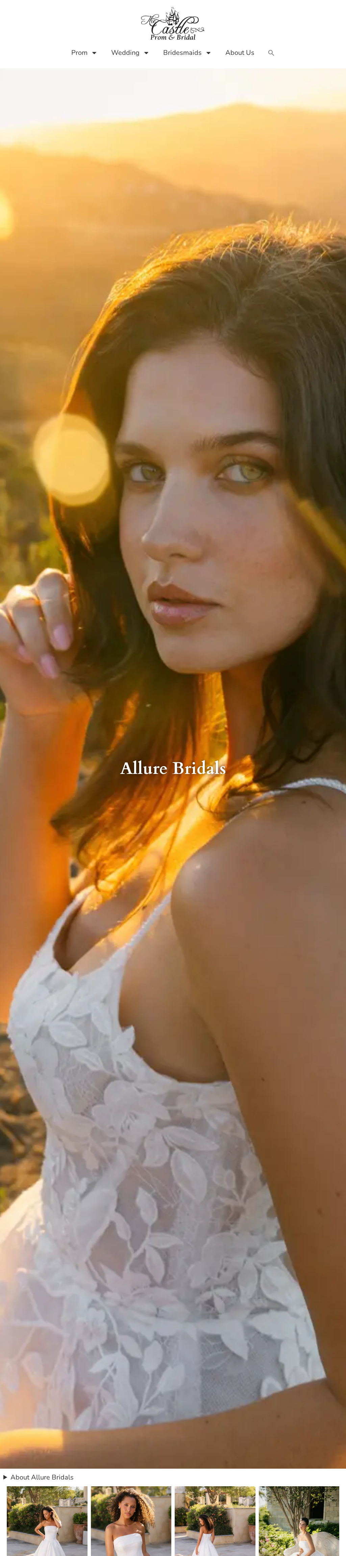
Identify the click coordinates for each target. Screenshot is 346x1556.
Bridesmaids (182, 52)
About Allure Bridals (42, 1477)
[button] (271, 53)
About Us (239, 52)
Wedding (125, 52)
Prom (79, 52)
